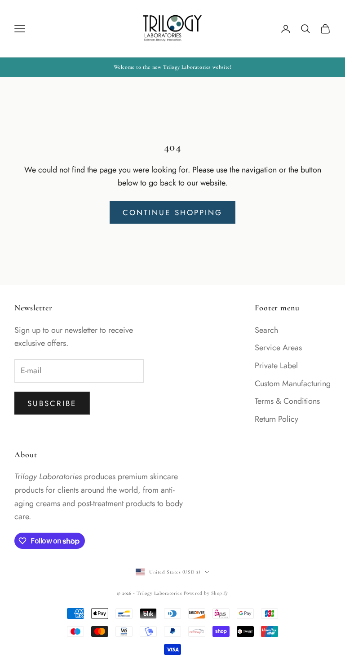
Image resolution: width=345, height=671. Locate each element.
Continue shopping (172, 212)
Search (266, 330)
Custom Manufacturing (293, 383)
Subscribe (52, 403)
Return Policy (276, 419)
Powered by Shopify (206, 593)
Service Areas (278, 347)
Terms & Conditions (287, 401)
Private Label (276, 365)
